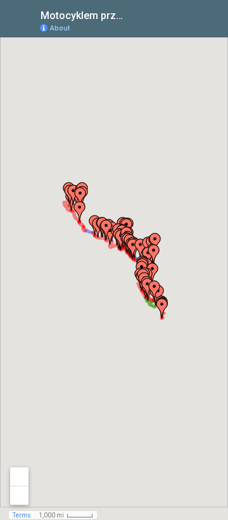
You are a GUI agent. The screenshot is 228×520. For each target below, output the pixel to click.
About (60, 28)
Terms (22, 515)
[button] (162, 308)
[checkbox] (136, 14)
